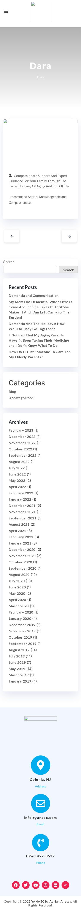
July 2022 (17, 468)
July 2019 (17, 656)
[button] (5, 10)
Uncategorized (21, 398)
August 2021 (19, 524)
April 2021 (17, 531)
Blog (12, 391)
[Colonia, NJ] (40, 765)
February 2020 (21, 612)
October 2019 (20, 637)
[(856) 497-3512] (40, 842)
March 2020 (19, 606)
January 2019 (20, 681)
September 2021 (23, 518)
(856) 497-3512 (40, 856)
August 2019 (19, 650)
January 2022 (20, 499)
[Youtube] (36, 885)
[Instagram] (45, 885)
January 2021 (20, 543)
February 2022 (21, 493)
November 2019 (22, 631)
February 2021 (21, 537)
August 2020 (19, 574)
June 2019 (17, 662)
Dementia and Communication (34, 295)
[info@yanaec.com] (40, 803)
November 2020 (22, 556)
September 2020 (23, 568)
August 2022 (19, 462)
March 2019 (19, 675)
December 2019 (22, 625)
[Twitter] (26, 885)
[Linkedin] (55, 885)
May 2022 (17, 480)
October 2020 (20, 562)
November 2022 (22, 443)
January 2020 (20, 618)
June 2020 (17, 587)
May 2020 (17, 593)
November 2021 (22, 512)
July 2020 (17, 581)
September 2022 (23, 455)
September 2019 (23, 643)
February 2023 (21, 430)
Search (8, 262)
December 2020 (22, 549)
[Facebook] (16, 885)
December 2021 (22, 505)
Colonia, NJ (40, 779)
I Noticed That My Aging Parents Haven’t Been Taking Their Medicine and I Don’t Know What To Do (39, 340)
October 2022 (20, 449)
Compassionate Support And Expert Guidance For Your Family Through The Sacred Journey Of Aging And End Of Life (39, 181)
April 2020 (17, 600)
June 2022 (17, 474)
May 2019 (17, 669)
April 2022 (17, 487)
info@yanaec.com (40, 817)
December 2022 (22, 436)
